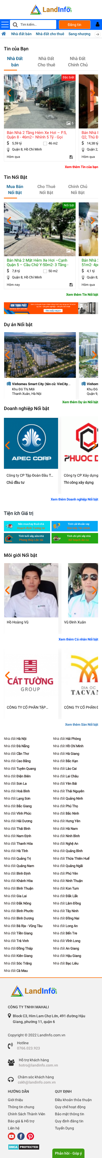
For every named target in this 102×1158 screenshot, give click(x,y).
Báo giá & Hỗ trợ (21, 1121)
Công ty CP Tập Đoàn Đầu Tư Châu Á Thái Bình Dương (30, 475)
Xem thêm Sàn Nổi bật (81, 724)
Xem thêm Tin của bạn (81, 167)
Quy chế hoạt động (70, 1107)
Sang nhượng (79, 34)
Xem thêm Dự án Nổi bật (80, 402)
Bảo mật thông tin (69, 1114)
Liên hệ (13, 1128)
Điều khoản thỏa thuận (73, 1100)
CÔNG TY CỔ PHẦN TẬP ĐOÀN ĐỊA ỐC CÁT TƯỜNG (28, 707)
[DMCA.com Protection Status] (51, 1147)
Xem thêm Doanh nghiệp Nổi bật (74, 499)
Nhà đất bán (21, 34)
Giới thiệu (15, 1100)
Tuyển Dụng (64, 1128)
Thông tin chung (21, 1107)
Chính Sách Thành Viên (26, 1114)
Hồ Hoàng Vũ (18, 622)
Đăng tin (74, 25)
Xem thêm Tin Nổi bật (82, 295)
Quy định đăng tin (69, 1121)
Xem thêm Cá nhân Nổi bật (78, 639)
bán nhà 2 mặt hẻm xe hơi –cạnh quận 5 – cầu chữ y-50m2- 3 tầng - (37, 262)
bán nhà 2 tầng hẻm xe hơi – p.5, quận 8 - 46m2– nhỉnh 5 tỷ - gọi (37, 134)
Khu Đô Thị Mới (23, 389)
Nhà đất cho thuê (50, 34)
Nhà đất (15, 739)
